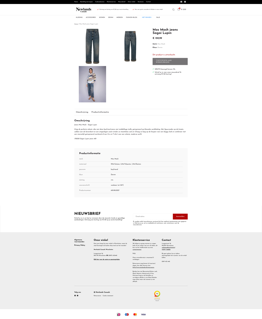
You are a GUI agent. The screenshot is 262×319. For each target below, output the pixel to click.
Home (76, 2)
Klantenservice (111, 2)
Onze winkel (131, 2)
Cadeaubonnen (99, 2)
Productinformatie (100, 112)
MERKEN (119, 17)
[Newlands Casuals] (83, 9)
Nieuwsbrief (121, 2)
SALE (158, 17)
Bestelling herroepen (86, 2)
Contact (148, 2)
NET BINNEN (146, 17)
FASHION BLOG (131, 17)
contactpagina (137, 249)
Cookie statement (108, 295)
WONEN (102, 17)
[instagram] (185, 2)
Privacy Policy (79, 245)
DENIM (110, 17)
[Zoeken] (173, 9)
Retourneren (97, 295)
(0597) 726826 (166, 249)
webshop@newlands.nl (168, 247)
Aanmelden (180, 216)
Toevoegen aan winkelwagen (164, 61)
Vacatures (141, 2)
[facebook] (181, 2)
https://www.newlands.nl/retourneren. (143, 267)
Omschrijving (82, 112)
